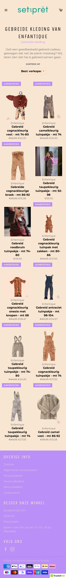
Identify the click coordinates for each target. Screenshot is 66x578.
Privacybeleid (13, 475)
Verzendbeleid (14, 481)
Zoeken (9, 464)
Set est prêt (18, 560)
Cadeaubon (12, 492)
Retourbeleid (13, 487)
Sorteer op (33, 64)
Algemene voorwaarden (20, 470)
